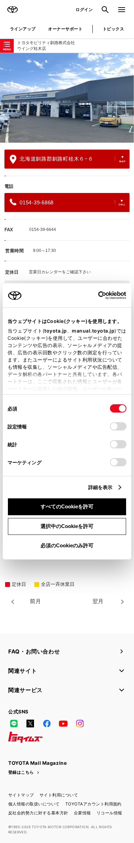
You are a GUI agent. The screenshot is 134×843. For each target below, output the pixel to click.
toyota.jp (55, 331)
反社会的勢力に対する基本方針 (38, 812)
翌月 (97, 601)
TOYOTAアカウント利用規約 (93, 803)
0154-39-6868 (37, 202)
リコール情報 (109, 812)
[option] (67, 98)
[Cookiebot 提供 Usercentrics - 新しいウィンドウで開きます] (96, 295)
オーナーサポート (65, 28)
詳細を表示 (100, 487)
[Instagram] (79, 723)
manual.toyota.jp (93, 331)
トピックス (113, 28)
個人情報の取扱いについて (34, 803)
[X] (30, 723)
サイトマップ (21, 795)
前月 (35, 601)
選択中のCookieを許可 (67, 526)
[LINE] (13, 723)
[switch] (118, 426)
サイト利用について (59, 795)
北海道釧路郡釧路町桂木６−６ (56, 159)
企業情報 (82, 812)
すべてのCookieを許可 (67, 506)
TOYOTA (12, 10)
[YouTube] (63, 723)
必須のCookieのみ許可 (67, 545)
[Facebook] (46, 723)
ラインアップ (23, 28)
